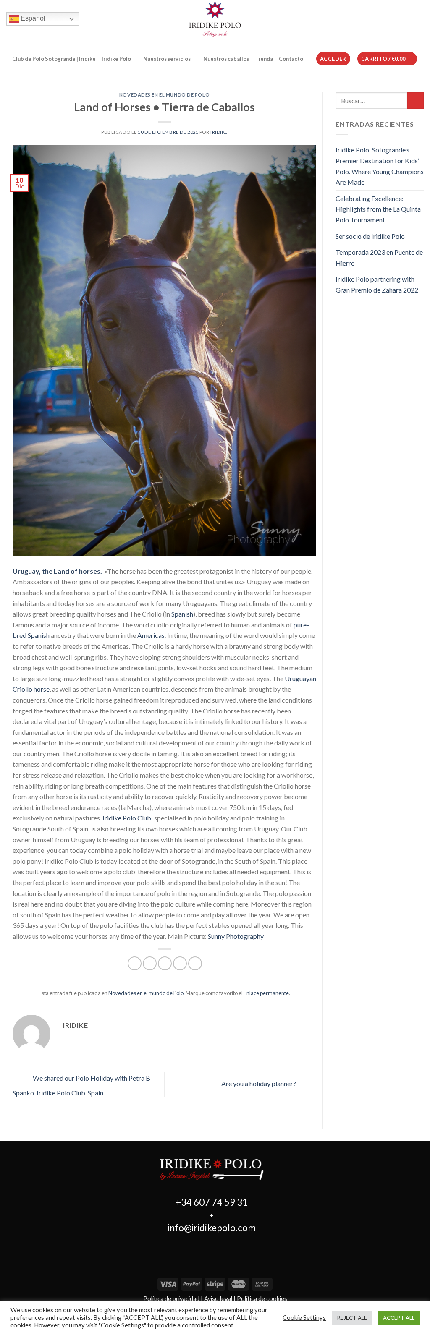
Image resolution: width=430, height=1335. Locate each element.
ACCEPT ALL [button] (398, 1317)
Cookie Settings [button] (304, 1317)
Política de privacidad (171, 1298)
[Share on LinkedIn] (195, 963)
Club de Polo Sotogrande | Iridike (54, 58)
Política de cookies (262, 1298)
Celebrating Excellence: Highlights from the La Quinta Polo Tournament (378, 209)
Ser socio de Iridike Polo (370, 236)
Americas (151, 635)
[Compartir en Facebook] (135, 963)
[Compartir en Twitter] (150, 963)
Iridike (219, 132)
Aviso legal (218, 1298)
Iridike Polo (116, 58)
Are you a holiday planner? (259, 1084)
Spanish (182, 614)
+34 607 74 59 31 (212, 1202)
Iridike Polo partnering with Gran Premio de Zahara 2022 (377, 284)
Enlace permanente (266, 993)
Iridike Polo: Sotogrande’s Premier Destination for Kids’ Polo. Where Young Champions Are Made (380, 166)
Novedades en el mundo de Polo (164, 94)
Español (32, 18)
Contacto (291, 58)
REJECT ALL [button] (352, 1317)
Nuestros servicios (167, 58)
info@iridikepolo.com (212, 1227)
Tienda (264, 58)
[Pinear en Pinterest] (180, 963)
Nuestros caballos (226, 58)
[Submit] (415, 100)
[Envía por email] (165, 963)
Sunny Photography (236, 936)
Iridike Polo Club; (128, 818)
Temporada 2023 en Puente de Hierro (379, 257)
